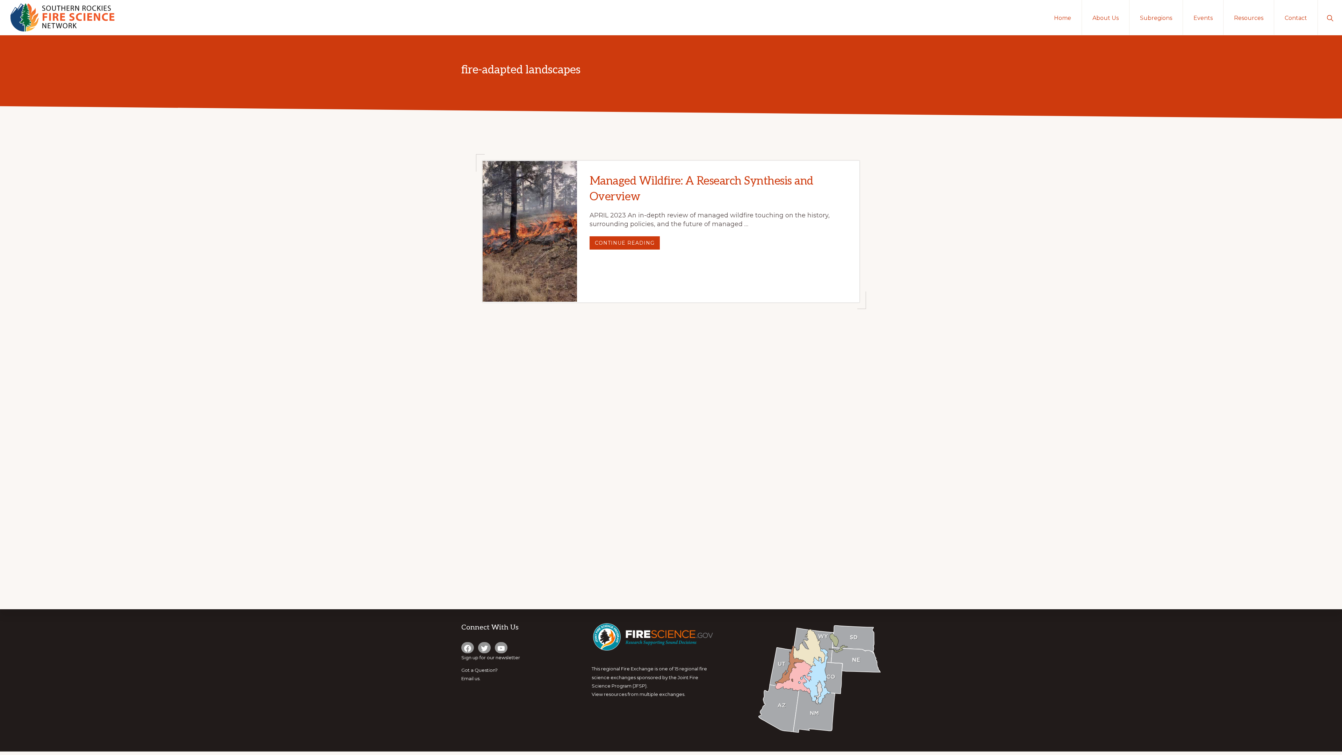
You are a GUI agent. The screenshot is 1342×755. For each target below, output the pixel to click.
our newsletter (503, 657)
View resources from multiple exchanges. (638, 694)
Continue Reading (627, 244)
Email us (470, 678)
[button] (1330, 17)
